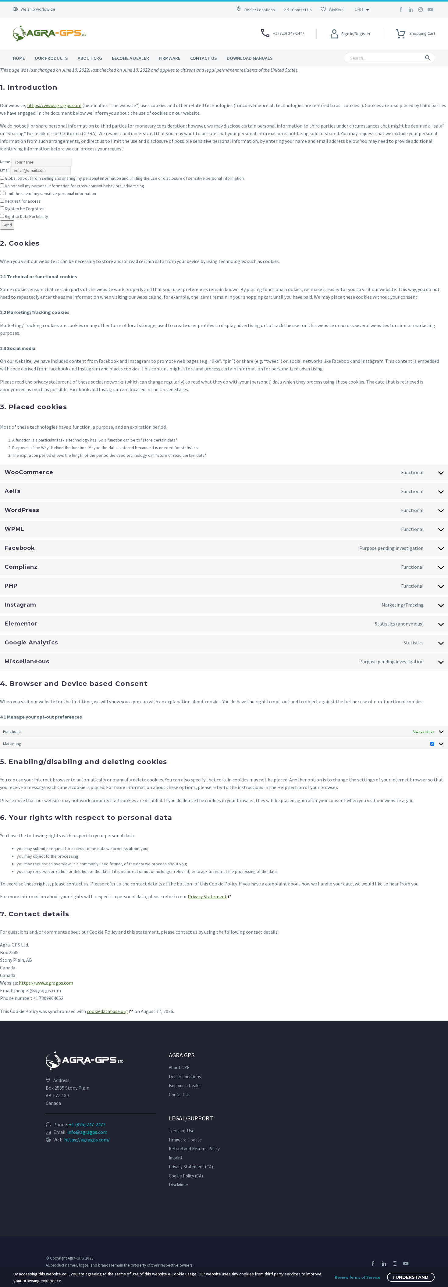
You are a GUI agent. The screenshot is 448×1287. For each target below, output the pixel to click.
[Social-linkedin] (411, 9)
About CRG (90, 58)
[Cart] (400, 32)
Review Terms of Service (357, 1277)
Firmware (169, 58)
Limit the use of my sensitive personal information (50, 193)
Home (19, 58)
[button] (428, 58)
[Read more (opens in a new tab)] (259, 9)
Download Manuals (250, 58)
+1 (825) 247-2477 (87, 1124)
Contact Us (203, 58)
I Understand (410, 1277)
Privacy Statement (207, 896)
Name (5, 161)
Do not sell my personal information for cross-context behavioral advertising (74, 186)
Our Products (51, 58)
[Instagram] (420, 9)
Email (4, 170)
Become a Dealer (130, 58)
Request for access (22, 201)
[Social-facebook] (401, 9)
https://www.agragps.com (54, 105)
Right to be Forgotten (24, 208)
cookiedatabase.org (107, 1011)
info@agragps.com (87, 1132)
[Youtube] (430, 9)
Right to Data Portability (26, 216)
